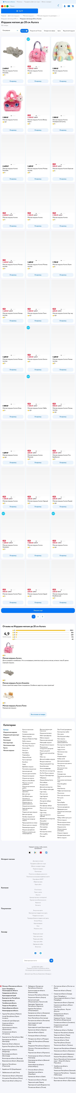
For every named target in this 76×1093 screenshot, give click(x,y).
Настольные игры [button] (9, 745)
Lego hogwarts (44, 796)
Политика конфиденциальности (38, 874)
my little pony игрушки (28, 743)
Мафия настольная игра (64, 791)
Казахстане (41, 974)
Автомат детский (27, 771)
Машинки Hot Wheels (28, 780)
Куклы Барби (61, 802)
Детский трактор (27, 814)
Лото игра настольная (63, 795)
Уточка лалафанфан (45, 768)
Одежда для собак (38, 944)
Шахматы (60, 772)
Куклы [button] (5, 748)
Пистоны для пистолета (29, 773)
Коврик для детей (45, 751)
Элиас (59, 786)
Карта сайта (38, 884)
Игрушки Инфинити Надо (29, 739)
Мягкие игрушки (28, 16)
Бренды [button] (6, 730)
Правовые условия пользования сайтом (38, 968)
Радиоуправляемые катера (29, 823)
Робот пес (43, 757)
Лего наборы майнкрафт (47, 789)
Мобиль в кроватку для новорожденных (28, 832)
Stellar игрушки (26, 741)
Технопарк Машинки (28, 746)
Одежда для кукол (62, 809)
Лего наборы (43, 782)
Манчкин (60, 754)
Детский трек (26, 794)
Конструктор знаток (45, 831)
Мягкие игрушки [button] (8, 750)
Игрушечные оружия (28, 776)
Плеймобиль (26, 755)
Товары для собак (38, 939)
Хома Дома (25, 753)
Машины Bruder (26, 757)
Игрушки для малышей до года (47, 753)
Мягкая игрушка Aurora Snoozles (16, 683)
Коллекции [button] (7, 740)
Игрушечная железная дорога (28, 787)
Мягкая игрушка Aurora (12, 658)
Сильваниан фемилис (28, 734)
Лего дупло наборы (45, 801)
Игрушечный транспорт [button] (11, 735)
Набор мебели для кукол (64, 817)
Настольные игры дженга (64, 763)
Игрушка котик (61, 827)
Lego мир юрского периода (45, 815)
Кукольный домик (62, 804)
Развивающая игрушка (28, 827)
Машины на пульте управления (27, 783)
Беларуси (48, 974)
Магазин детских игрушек (29, 825)
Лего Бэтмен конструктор (47, 771)
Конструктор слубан (63, 732)
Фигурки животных (45, 761)
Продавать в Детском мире (38, 863)
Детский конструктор (46, 787)
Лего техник (43, 798)
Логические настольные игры (64, 777)
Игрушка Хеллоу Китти (46, 780)
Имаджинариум (61, 756)
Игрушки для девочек (28, 830)
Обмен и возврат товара (38, 866)
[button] (19, 11)
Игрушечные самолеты (28, 806)
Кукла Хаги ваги (44, 766)
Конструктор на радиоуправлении (62, 741)
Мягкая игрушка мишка (63, 822)
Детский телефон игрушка (47, 759)
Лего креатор (44, 827)
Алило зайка (25, 748)
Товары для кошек (38, 934)
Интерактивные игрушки (47, 745)
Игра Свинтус (61, 788)
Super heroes (43, 803)
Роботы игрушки (44, 738)
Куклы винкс (61, 815)
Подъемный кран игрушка (29, 812)
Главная (3, 16)
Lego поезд (43, 812)
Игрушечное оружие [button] (10, 732)
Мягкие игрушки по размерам (47, 16)
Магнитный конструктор (47, 808)
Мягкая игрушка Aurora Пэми (14, 706)
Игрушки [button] (6, 737)
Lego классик (61, 747)
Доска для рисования (63, 761)
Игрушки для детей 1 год (47, 764)
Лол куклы (60, 798)
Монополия (60, 793)
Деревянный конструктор (47, 818)
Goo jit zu (25, 750)
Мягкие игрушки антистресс (62, 829)
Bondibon (25, 762)
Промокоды (38, 871)
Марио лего (43, 810)
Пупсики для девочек (63, 807)
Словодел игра (61, 774)
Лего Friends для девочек (64, 729)
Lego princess (61, 749)
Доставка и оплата (38, 861)
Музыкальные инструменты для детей (46, 747)
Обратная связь (38, 882)
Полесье (24, 732)
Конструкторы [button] (8, 743)
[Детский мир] (5, 6)
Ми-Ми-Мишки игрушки (47, 773)
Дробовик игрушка (27, 766)
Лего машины (61, 739)
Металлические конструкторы (44, 823)
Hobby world (61, 759)
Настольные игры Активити (62, 768)
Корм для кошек (38, 936)
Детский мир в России (31, 974)
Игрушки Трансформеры (47, 775)
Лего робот (43, 821)
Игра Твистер (61, 766)
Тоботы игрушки (27, 736)
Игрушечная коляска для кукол (64, 812)
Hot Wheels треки (27, 796)
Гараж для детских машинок (27, 809)
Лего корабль (44, 834)
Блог (38, 926)
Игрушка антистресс (46, 733)
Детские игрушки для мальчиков (46, 730)
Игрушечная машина (28, 778)
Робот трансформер (45, 735)
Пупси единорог (27, 759)
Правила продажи (38, 869)
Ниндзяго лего (44, 785)
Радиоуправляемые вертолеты (27, 791)
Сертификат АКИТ (38, 879)
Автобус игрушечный (28, 817)
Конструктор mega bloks (64, 745)
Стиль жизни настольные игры (64, 780)
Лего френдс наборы (46, 805)
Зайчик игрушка (61, 837)
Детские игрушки (13, 16)
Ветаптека (38, 947)
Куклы (59, 800)
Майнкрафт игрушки (46, 742)
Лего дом (42, 836)
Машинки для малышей (46, 740)
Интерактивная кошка (63, 835)
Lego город (43, 791)
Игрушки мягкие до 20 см (9, 19)
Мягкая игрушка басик (63, 824)
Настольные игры (62, 752)
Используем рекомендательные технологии (38, 970)
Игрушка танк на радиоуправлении (27, 803)
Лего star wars (44, 794)
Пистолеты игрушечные (29, 769)
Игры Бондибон (62, 784)
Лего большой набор (63, 736)
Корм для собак (38, 941)
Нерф (24, 764)
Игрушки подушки (62, 833)
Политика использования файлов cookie (38, 876)
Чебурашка (43, 778)
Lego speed (43, 829)
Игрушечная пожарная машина (28, 819)
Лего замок (60, 734)
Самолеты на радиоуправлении (27, 799)
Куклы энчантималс (27, 729)
